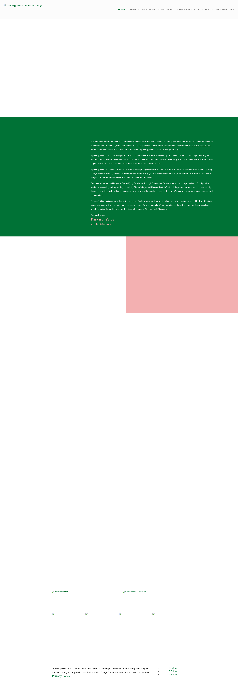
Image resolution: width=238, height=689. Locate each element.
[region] (119, 63)
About (132, 10)
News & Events (186, 10)
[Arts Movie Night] (83, 592)
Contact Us (205, 10)
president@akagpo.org (101, 224)
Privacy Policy (61, 676)
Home (121, 10)
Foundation (166, 10)
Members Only (225, 10)
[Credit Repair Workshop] (154, 592)
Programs (148, 10)
